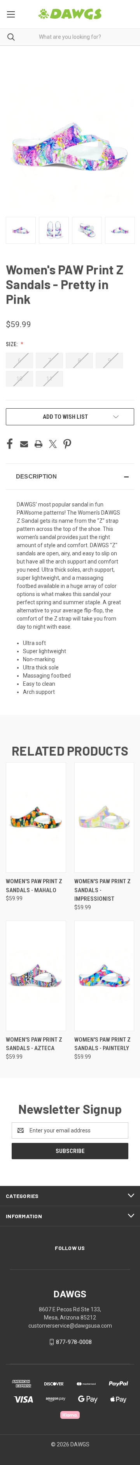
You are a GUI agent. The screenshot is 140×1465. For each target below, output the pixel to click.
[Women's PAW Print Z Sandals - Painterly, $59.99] (104, 976)
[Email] (24, 444)
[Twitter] (53, 444)
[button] (70, 476)
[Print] (38, 444)
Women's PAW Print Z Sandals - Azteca (34, 1044)
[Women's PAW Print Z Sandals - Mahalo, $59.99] (36, 817)
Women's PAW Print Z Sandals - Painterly (102, 1044)
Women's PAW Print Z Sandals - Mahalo (34, 886)
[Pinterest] (67, 444)
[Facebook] (10, 444)
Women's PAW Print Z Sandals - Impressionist (102, 890)
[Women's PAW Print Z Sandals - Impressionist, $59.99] (104, 817)
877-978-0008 (74, 1341)
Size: (12, 344)
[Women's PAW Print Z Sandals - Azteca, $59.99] (36, 976)
